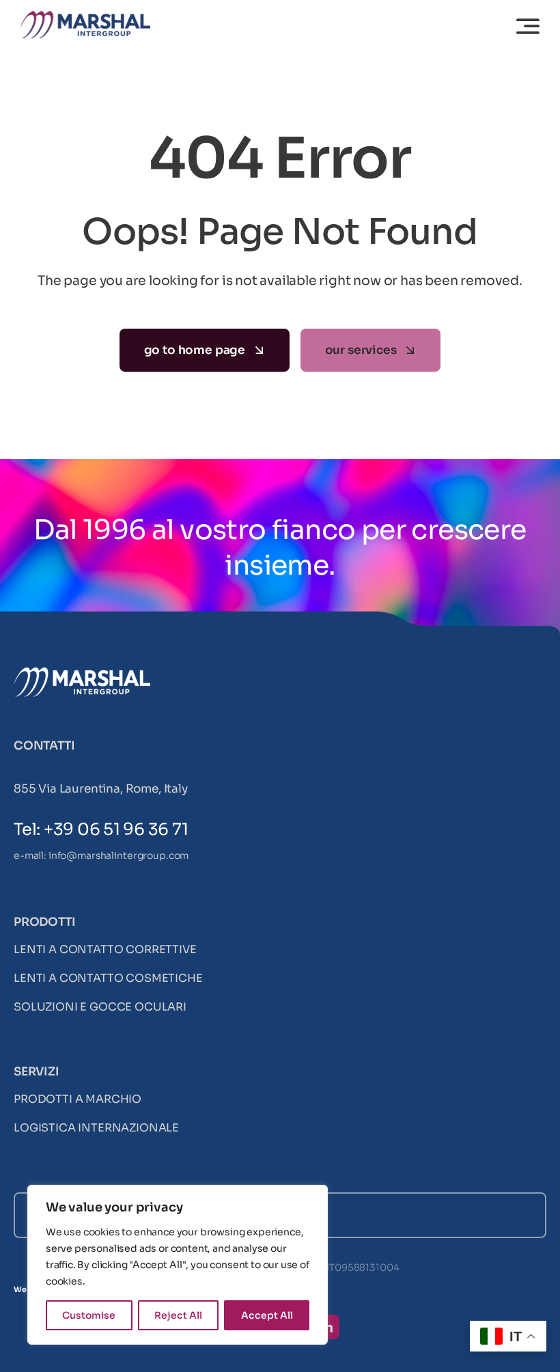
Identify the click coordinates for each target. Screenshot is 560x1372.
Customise (88, 1315)
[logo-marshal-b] (82, 673)
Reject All (178, 1315)
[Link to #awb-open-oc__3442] (528, 25)
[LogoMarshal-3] (85, 17)
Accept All (267, 1315)
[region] (177, 1265)
